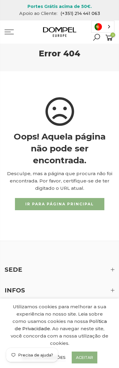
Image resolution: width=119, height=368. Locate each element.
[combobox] (102, 27)
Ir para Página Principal (59, 204)
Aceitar (84, 357)
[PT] (103, 26)
